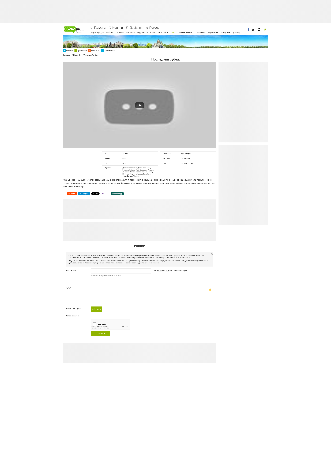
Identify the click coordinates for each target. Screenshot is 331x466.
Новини (117, 27)
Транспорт (236, 32)
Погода (154, 27)
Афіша (173, 32)
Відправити (100, 333)
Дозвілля (120, 32)
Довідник (136, 27)
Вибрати (97, 309)
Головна (100, 27)
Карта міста (213, 32)
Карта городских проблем (102, 32)
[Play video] (139, 105)
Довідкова (225, 32)
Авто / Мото (163, 32)
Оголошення (200, 32)
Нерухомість (142, 32)
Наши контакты (185, 32)
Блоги (152, 32)
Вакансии (130, 32)
